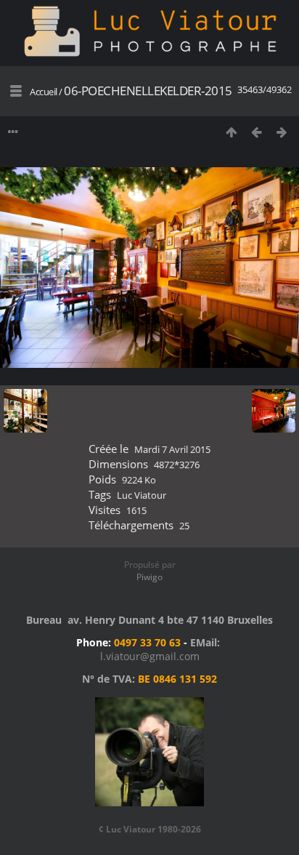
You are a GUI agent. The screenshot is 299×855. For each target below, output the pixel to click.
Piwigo (149, 577)
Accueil (43, 91)
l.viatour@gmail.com (150, 656)
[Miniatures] (231, 132)
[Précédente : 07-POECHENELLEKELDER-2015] (256, 132)
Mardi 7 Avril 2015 (172, 449)
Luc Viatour (141, 495)
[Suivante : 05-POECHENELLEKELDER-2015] (282, 132)
